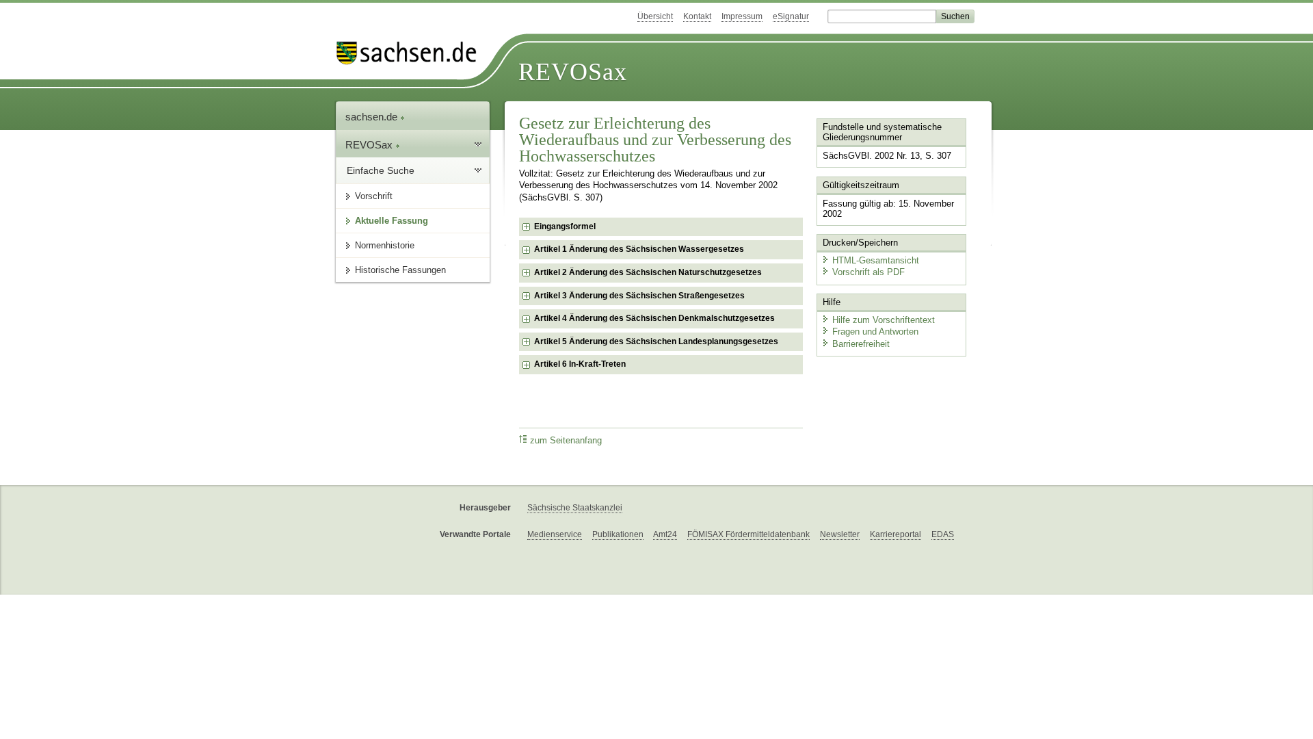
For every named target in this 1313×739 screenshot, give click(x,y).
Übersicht (655, 16)
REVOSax (572, 72)
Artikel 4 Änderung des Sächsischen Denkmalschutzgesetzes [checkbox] (654, 318)
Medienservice (554, 534)
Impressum (741, 16)
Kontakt (697, 16)
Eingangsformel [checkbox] (565, 226)
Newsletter (840, 534)
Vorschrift (374, 196)
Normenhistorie (384, 245)
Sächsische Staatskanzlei (574, 508)
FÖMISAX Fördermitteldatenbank (748, 534)
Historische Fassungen (400, 270)
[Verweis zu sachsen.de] (411, 53)
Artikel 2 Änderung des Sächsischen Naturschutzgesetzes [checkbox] (648, 272)
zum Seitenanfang (566, 440)
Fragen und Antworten (875, 331)
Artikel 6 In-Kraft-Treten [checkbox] (580, 364)
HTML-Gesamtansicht (875, 260)
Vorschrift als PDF (868, 272)
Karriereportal (895, 534)
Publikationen (618, 534)
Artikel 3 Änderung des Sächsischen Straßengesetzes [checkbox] (639, 295)
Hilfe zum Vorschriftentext (883, 320)
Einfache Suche (380, 170)
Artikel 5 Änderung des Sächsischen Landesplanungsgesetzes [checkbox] (656, 341)
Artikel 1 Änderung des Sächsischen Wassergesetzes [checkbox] (639, 249)
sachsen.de (372, 116)
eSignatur (791, 16)
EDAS (942, 534)
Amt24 (665, 534)
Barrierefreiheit (861, 344)
